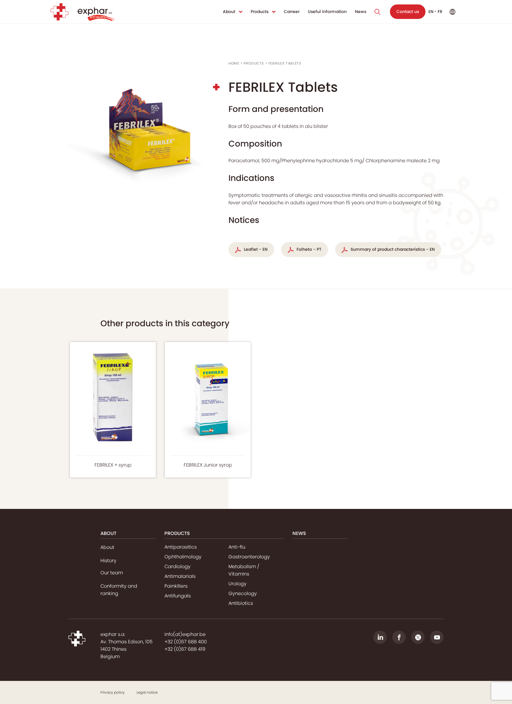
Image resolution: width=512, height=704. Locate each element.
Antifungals (177, 595)
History (108, 560)
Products (259, 12)
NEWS (299, 533)
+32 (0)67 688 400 (185, 641)
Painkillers (176, 586)
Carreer (292, 12)
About (229, 12)
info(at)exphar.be (185, 634)
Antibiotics (240, 603)
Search (377, 12)
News (360, 12)
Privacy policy (112, 692)
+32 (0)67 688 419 (184, 649)
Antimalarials (180, 576)
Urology (237, 583)
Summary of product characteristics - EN (393, 249)
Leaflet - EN (256, 249)
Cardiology (177, 566)
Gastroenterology (249, 556)
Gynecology (242, 593)
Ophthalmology (182, 556)
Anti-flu (236, 547)
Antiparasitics (180, 547)
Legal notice (147, 692)
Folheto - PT (309, 249)
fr (440, 12)
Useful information (327, 12)
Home (233, 63)
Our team (111, 572)
